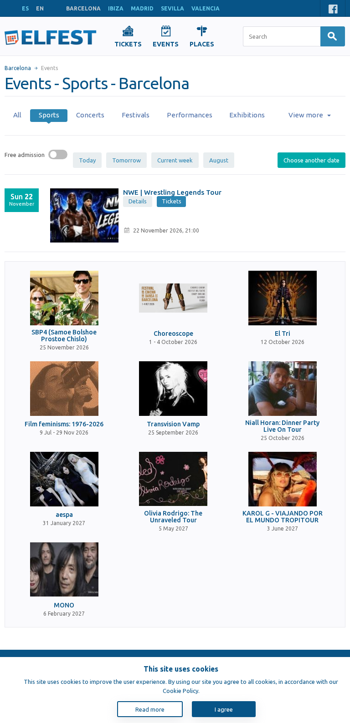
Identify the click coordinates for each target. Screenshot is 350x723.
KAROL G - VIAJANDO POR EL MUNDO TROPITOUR (282, 517)
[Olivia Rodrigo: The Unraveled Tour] (173, 479)
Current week (175, 160)
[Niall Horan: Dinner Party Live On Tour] (282, 388)
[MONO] (64, 569)
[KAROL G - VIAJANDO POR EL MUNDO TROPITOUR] (282, 479)
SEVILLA (172, 8)
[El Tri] (282, 298)
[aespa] (64, 479)
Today (87, 160)
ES (25, 8)
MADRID (142, 8)
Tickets (171, 201)
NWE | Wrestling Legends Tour (172, 192)
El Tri (282, 333)
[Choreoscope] (173, 298)
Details (138, 201)
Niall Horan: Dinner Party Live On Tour (282, 426)
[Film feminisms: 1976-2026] (64, 388)
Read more (150, 709)
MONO (64, 605)
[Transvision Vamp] (173, 388)
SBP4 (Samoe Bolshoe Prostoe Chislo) (64, 336)
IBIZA (116, 8)
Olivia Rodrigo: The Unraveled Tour (173, 517)
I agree (224, 709)
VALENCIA (205, 8)
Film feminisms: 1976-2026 (64, 424)
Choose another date (311, 160)
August (218, 160)
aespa (64, 514)
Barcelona (18, 68)
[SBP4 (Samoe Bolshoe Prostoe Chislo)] (64, 298)
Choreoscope (173, 333)
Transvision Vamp (173, 424)
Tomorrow (126, 160)
